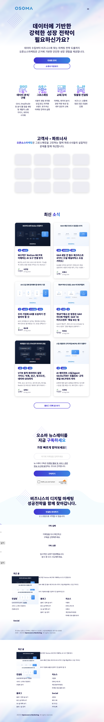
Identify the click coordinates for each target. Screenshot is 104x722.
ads (20, 368)
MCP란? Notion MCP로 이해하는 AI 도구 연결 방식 (30, 256)
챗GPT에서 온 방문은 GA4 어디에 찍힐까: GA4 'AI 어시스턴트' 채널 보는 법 (69, 316)
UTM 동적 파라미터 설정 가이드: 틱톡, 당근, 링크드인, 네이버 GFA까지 (31, 375)
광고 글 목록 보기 (45, 606)
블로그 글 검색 (44, 612)
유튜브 (68, 609)
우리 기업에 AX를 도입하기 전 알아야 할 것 (32, 315)
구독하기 (52, 473)
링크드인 (54, 703)
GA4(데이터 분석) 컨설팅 (19, 602)
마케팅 (73, 250)
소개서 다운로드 (52, 66)
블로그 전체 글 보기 (52, 405)
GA (58, 309)
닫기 (2, 543)
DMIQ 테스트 (70, 606)
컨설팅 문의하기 (52, 511)
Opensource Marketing (33, 633)
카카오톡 (54, 707)
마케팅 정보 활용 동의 (72, 615)
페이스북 (54, 700)
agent (25, 250)
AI (19, 250)
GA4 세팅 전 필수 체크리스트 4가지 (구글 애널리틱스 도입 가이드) (70, 257)
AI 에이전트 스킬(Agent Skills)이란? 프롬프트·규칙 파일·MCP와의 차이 (69, 375)
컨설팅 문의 (52, 60)
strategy (33, 309)
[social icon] (15, 625)
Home (7, 12)
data (40, 309)
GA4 (59, 250)
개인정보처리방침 (71, 612)
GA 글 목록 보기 (45, 609)
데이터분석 (66, 250)
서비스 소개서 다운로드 (19, 606)
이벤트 (68, 602)
